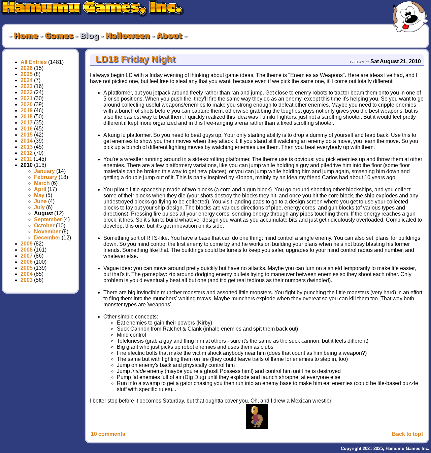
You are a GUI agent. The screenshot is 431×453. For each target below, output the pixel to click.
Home (26, 36)
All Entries (34, 62)
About (169, 36)
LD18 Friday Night (134, 59)
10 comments (108, 434)
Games (59, 36)
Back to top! (407, 434)
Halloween (127, 36)
